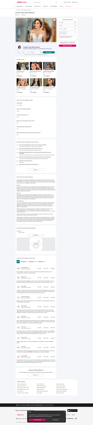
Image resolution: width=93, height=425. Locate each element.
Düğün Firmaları (29, 6)
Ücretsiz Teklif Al (68, 45)
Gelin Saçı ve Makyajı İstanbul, (22, 9)
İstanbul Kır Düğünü (40, 384)
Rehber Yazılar (38, 6)
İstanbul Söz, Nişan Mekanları (61, 389)
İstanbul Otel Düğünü (60, 384)
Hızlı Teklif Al (69, 6)
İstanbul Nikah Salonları (60, 387)
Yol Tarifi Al (35, 235)
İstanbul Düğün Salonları (41, 385)
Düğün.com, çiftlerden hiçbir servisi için (36, 54)
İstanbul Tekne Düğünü (41, 387)
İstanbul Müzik (39, 392)
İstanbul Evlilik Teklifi (60, 392)
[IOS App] (72, 410)
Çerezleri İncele (56, 419)
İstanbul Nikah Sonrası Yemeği (23, 389)
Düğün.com (18, 405)
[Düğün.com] (21, 2)
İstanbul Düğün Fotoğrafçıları (61, 391)
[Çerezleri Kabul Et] (64, 411)
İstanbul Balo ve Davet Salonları (23, 387)
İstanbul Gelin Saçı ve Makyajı (22, 392)
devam (43, 292)
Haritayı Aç (36, 244)
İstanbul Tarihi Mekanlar (21, 385)
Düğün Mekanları (20, 6)
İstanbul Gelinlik (20, 391)
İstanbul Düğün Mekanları (22, 384)
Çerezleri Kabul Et (37, 419)
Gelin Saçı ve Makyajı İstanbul (37, 405)
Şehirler (68, 414)
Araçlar (62, 6)
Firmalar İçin (75, 2)
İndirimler (45, 6)
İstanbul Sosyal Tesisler (60, 385)
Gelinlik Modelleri (54, 6)
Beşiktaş (29, 9)
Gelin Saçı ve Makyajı (26, 405)
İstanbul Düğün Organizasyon (42, 391)
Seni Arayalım (48, 52)
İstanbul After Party (40, 389)
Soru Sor (35, 169)
